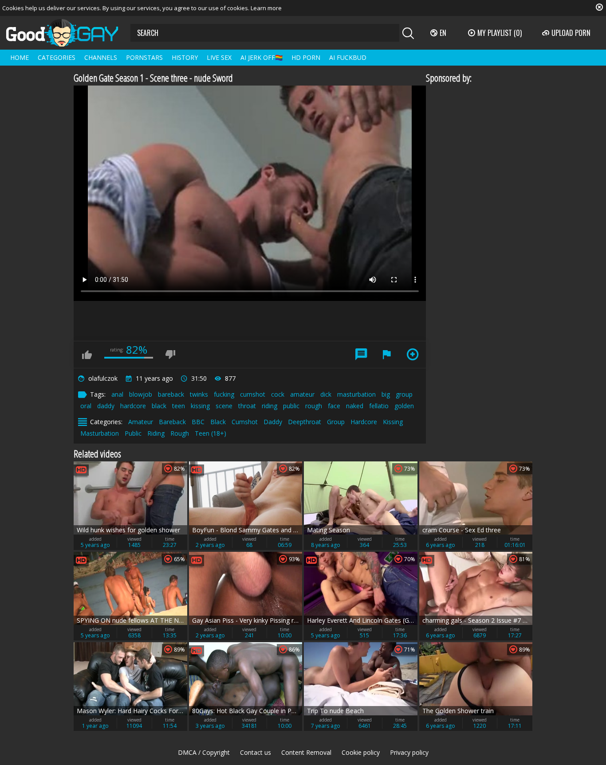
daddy (105, 406)
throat (247, 406)
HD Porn (305, 57)
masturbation (356, 394)
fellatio (379, 406)
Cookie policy (361, 752)
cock (277, 394)
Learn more (266, 8)
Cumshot (245, 422)
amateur (302, 394)
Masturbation (99, 433)
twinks (199, 394)
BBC (198, 422)
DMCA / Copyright (204, 752)
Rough (179, 433)
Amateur (140, 422)
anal (117, 394)
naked (354, 406)
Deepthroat (304, 422)
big (386, 394)
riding (269, 406)
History (185, 57)
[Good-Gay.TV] (67, 32)
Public (133, 433)
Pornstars (144, 57)
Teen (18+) (210, 433)
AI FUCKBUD (347, 57)
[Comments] (361, 354)
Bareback (172, 422)
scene (224, 406)
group (404, 394)
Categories (56, 57)
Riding (156, 433)
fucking (224, 394)
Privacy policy (409, 752)
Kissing (393, 422)
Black (218, 422)
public (291, 406)
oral (85, 406)
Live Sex (219, 57)
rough (313, 406)
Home (19, 57)
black (159, 406)
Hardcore (363, 422)
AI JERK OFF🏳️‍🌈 (261, 57)
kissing (200, 406)
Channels (100, 57)
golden (404, 406)
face (334, 406)
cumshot (252, 394)
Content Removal (306, 752)
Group (336, 422)
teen (178, 406)
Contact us (255, 752)
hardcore (133, 406)
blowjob (140, 394)
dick (325, 394)
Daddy (273, 422)
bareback (171, 394)
